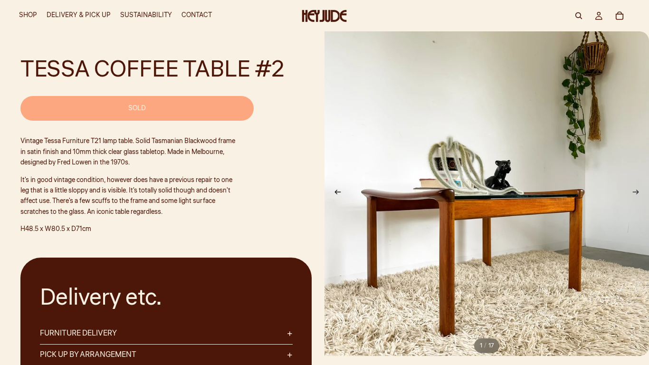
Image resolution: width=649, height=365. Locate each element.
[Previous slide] (334, 193)
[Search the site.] (578, 15)
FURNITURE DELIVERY (78, 333)
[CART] (619, 15)
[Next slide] (638, 193)
